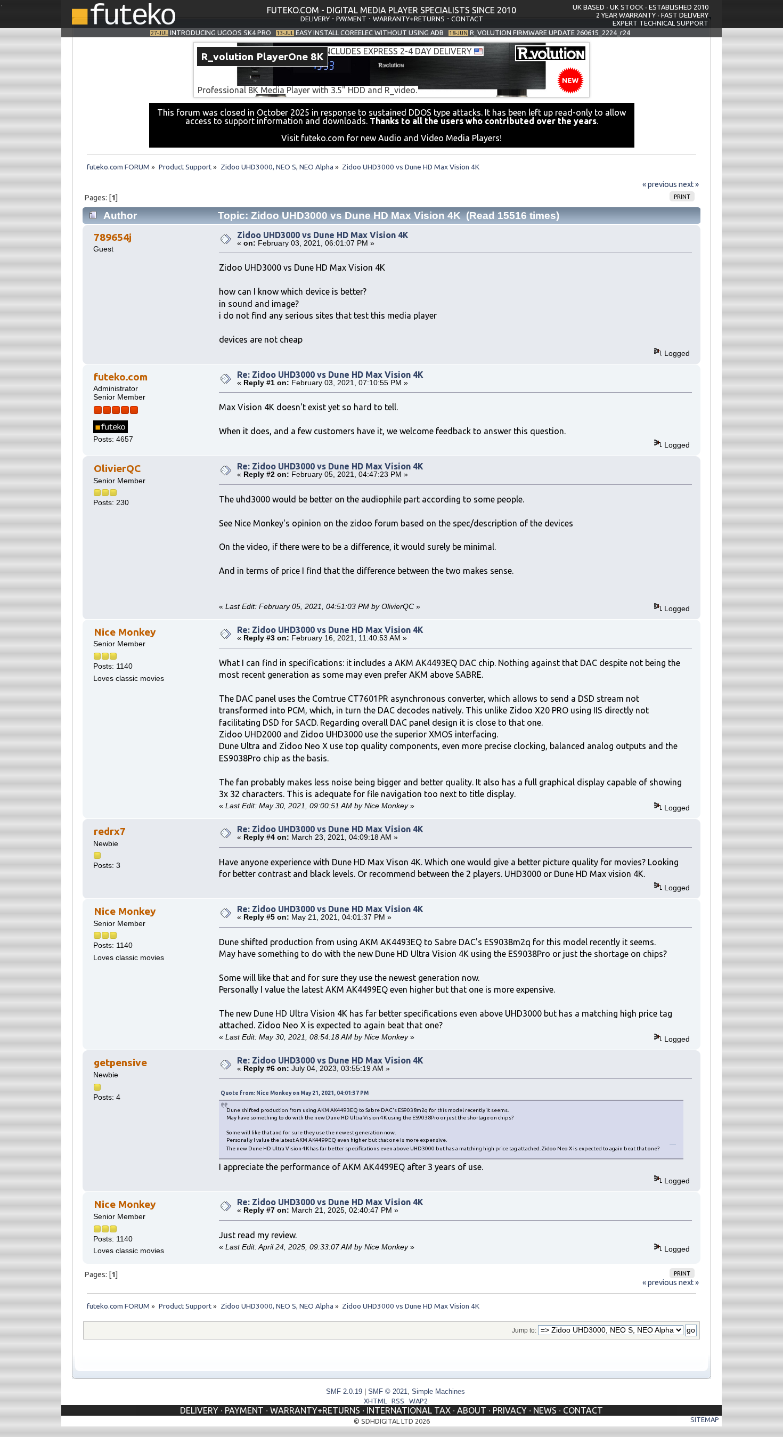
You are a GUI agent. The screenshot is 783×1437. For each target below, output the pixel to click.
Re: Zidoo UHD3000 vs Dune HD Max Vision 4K (330, 374)
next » (689, 184)
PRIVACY (510, 1410)
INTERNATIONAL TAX (408, 1410)
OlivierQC (117, 468)
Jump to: (524, 1330)
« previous (659, 184)
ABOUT (471, 1410)
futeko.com (121, 377)
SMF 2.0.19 (344, 1391)
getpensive (120, 1062)
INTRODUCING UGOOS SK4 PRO (220, 32)
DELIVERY (315, 18)
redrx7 (110, 831)
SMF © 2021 (387, 1391)
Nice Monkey (125, 632)
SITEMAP (704, 1419)
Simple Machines (438, 1391)
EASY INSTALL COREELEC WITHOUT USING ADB (370, 32)
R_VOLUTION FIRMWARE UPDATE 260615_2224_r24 (550, 32)
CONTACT (467, 18)
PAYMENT (351, 18)
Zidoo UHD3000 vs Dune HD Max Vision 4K (323, 235)
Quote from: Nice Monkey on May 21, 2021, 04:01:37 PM (295, 1093)
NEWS (545, 1410)
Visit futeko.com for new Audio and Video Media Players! (391, 138)
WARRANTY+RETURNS (409, 18)
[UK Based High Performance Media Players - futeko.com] (123, 21)
